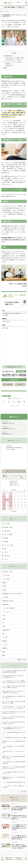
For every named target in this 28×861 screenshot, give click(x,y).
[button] (3, 402)
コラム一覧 (23, 791)
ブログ (9, 396)
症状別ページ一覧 (22, 659)
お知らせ (5, 396)
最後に (5, 68)
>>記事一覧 (14, 800)
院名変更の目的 (8, 56)
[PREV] (3, 489)
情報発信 (8, 63)
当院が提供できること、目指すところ (14, 59)
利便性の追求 (9, 65)
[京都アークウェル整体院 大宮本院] (12, 3)
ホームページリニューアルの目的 (12, 62)
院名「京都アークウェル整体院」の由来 (15, 57)
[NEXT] (24, 489)
